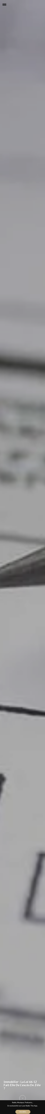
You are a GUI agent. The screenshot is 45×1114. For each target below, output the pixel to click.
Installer (23, 1112)
